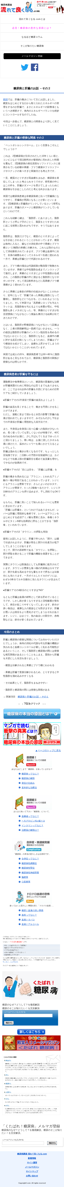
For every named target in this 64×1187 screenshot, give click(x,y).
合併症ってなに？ (30, 858)
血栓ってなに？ (29, 915)
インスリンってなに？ (32, 825)
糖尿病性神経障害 (30, 872)
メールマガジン (32, 1167)
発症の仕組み (28, 783)
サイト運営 (32, 1162)
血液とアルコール (30, 924)
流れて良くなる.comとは (32, 19)
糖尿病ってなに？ (30, 773)
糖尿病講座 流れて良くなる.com (32, 1154)
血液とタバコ (28, 919)
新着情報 (32, 1158)
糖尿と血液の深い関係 (32, 910)
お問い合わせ (32, 1176)
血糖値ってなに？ (30, 816)
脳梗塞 (25, 877)
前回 (5, 99)
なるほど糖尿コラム (32, 37)
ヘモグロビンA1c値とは (33, 821)
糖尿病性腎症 (28, 868)
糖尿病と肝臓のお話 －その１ (33, 696)
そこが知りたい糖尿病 (32, 46)
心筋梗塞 (26, 881)
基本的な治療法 (29, 787)
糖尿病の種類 (28, 778)
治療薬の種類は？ (30, 830)
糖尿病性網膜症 (29, 863)
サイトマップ (32, 1171)
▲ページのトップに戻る (48, 750)
